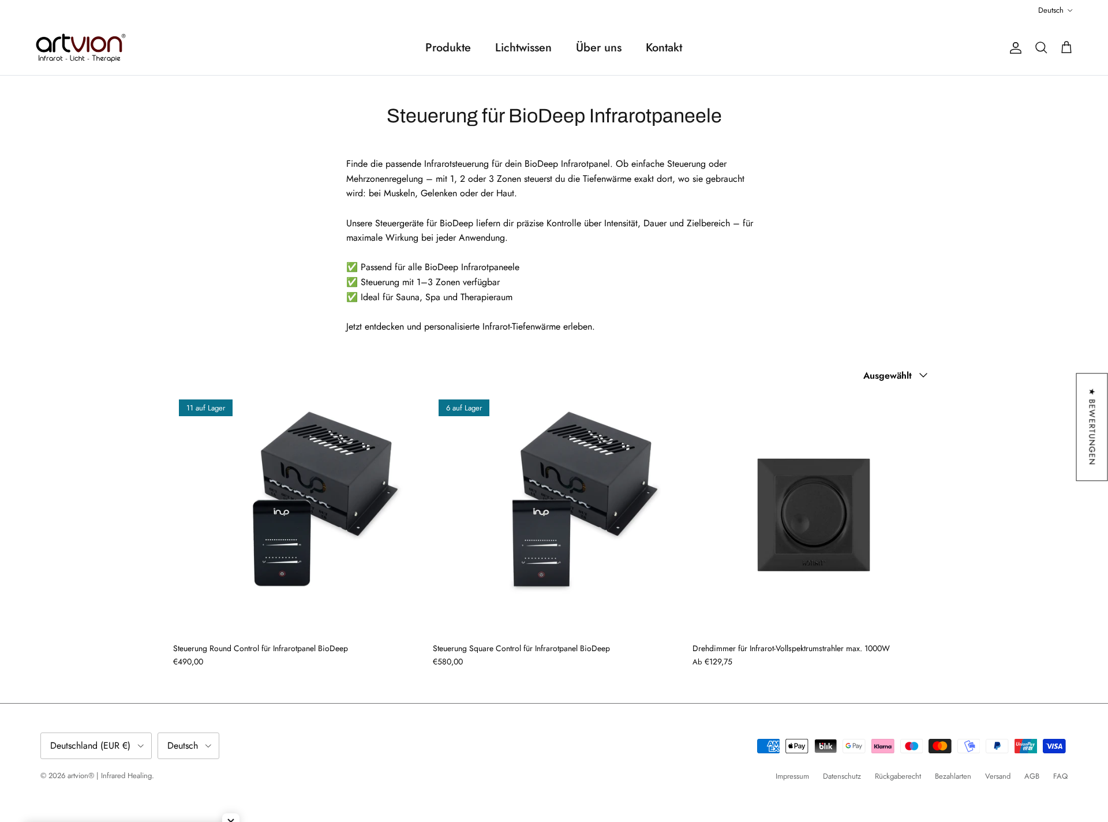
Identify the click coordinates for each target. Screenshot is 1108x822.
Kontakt (664, 47)
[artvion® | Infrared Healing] (81, 47)
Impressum (792, 776)
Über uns (599, 47)
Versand (997, 776)
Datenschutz (842, 776)
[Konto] (1013, 48)
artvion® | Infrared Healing (110, 775)
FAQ (1060, 776)
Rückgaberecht (898, 776)
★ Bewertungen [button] (1092, 427)
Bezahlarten (953, 776)
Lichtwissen (523, 47)
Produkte (448, 47)
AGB (1031, 776)
